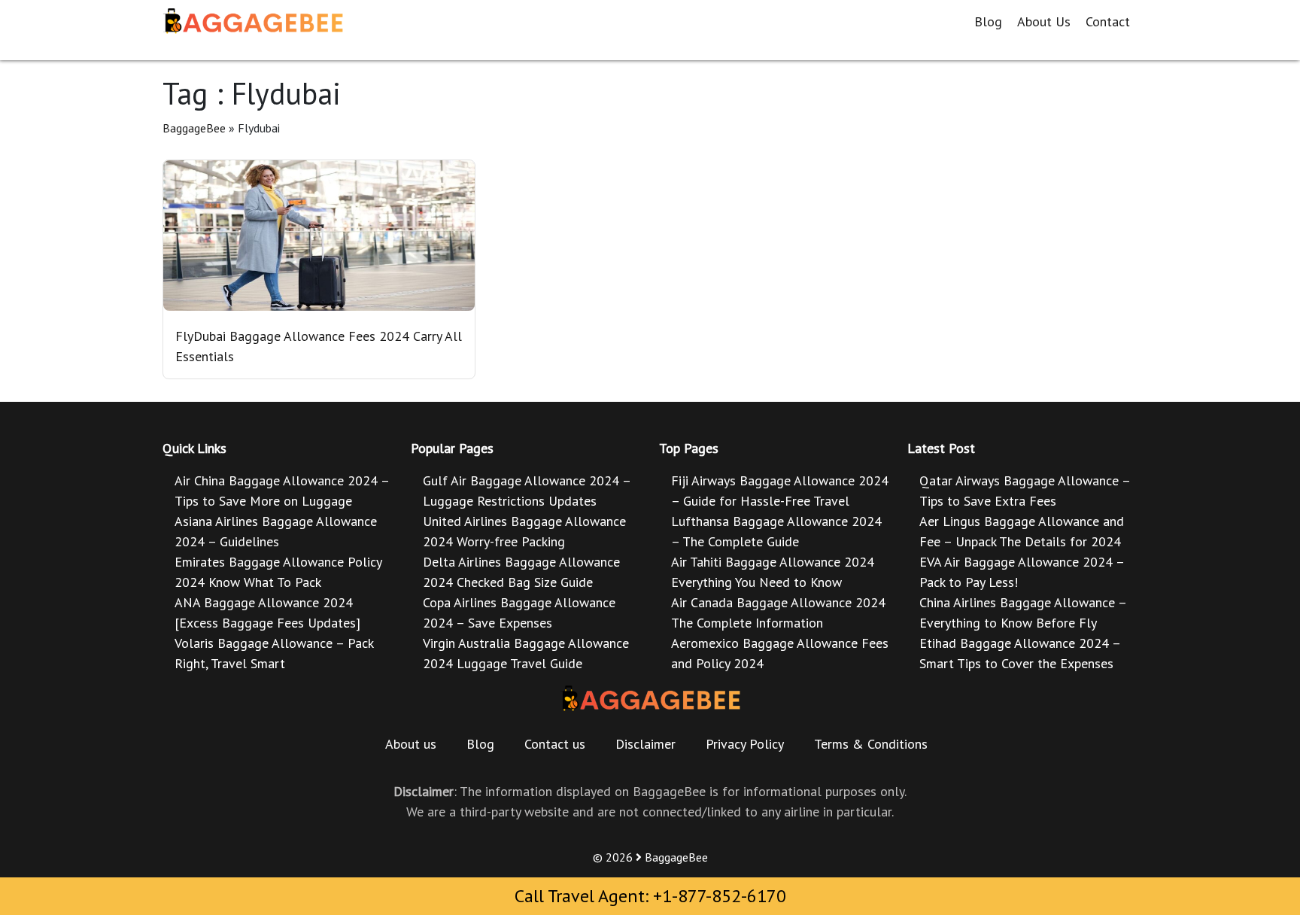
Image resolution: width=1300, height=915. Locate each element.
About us (410, 743)
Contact (1108, 21)
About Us (1044, 21)
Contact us (554, 743)
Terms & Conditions (871, 743)
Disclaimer (645, 743)
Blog (988, 21)
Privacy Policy (745, 743)
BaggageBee (194, 127)
